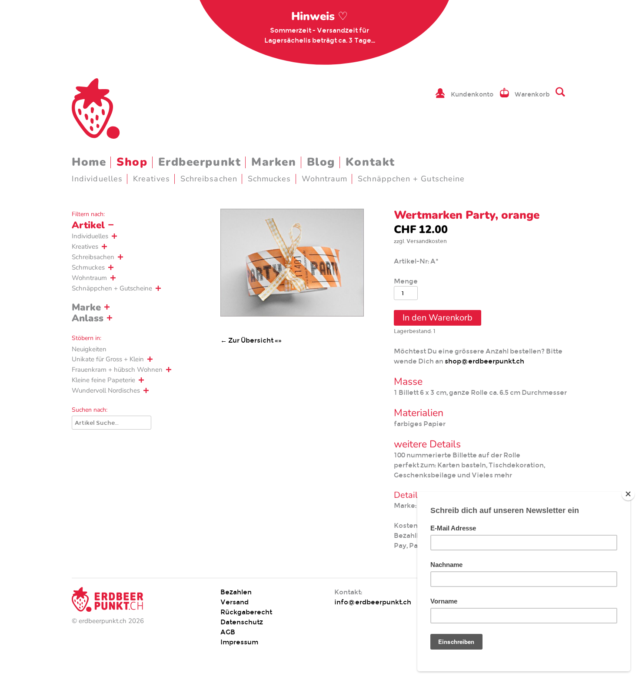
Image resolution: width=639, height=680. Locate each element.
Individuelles (97, 178)
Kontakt (370, 162)
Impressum (239, 642)
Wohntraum (325, 178)
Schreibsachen (208, 178)
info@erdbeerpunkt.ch (372, 602)
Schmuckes (269, 178)
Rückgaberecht (246, 612)
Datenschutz (241, 622)
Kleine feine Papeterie (103, 380)
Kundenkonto (472, 94)
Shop (131, 162)
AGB (227, 632)
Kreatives (151, 178)
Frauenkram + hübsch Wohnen (117, 369)
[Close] (628, 493)
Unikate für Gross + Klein (108, 359)
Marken (273, 162)
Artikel (88, 225)
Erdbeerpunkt (199, 162)
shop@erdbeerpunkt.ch (484, 361)
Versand (234, 602)
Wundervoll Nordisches (106, 390)
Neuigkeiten (89, 349)
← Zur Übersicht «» (251, 340)
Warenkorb (532, 94)
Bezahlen (236, 592)
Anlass (87, 318)
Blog (321, 162)
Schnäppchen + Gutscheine (411, 178)
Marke (86, 307)
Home (89, 162)
